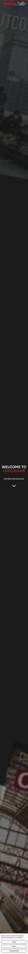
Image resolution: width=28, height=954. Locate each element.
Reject (14, 946)
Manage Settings (14, 950)
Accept (14, 941)
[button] (26, 3)
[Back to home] (14, 3)
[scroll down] (14, 486)
